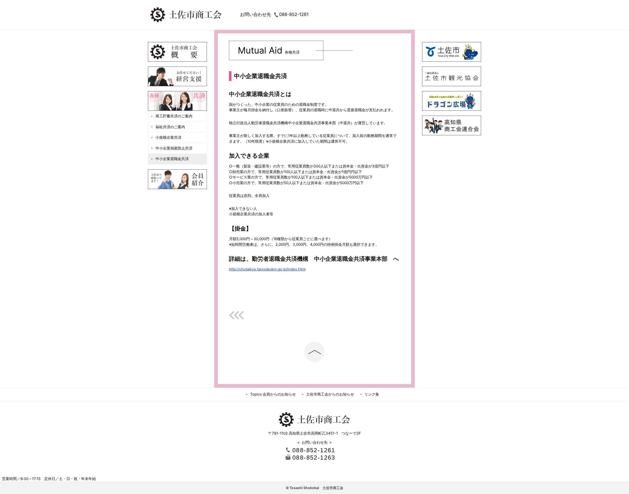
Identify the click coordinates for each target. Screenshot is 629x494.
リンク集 (371, 394)
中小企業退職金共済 (172, 158)
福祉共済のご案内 (170, 126)
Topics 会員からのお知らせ (273, 394)
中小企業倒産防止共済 (174, 148)
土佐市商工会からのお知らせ (330, 394)
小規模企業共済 (168, 137)
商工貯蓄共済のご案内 (174, 116)
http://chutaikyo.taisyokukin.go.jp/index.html (267, 269)
